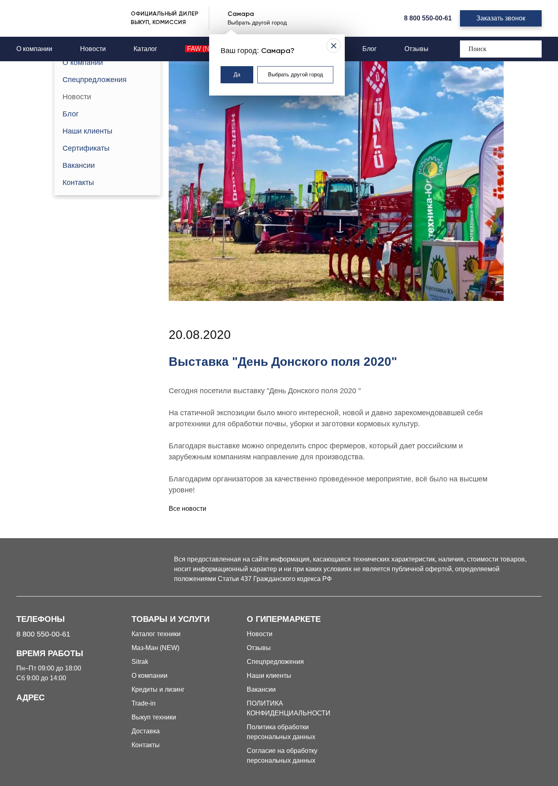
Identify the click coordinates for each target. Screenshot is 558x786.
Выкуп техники (154, 717)
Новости (93, 48)
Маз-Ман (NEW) (155, 647)
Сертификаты (85, 148)
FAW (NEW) (204, 48)
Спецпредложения (94, 80)
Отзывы (416, 48)
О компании (34, 48)
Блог (369, 48)
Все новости (187, 508)
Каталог (145, 48)
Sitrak (140, 661)
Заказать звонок (500, 18)
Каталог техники (156, 633)
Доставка (146, 731)
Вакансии (78, 165)
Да (237, 74)
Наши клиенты (87, 131)
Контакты (78, 182)
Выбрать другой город (295, 74)
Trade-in (144, 703)
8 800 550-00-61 (428, 18)
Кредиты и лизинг (158, 689)
